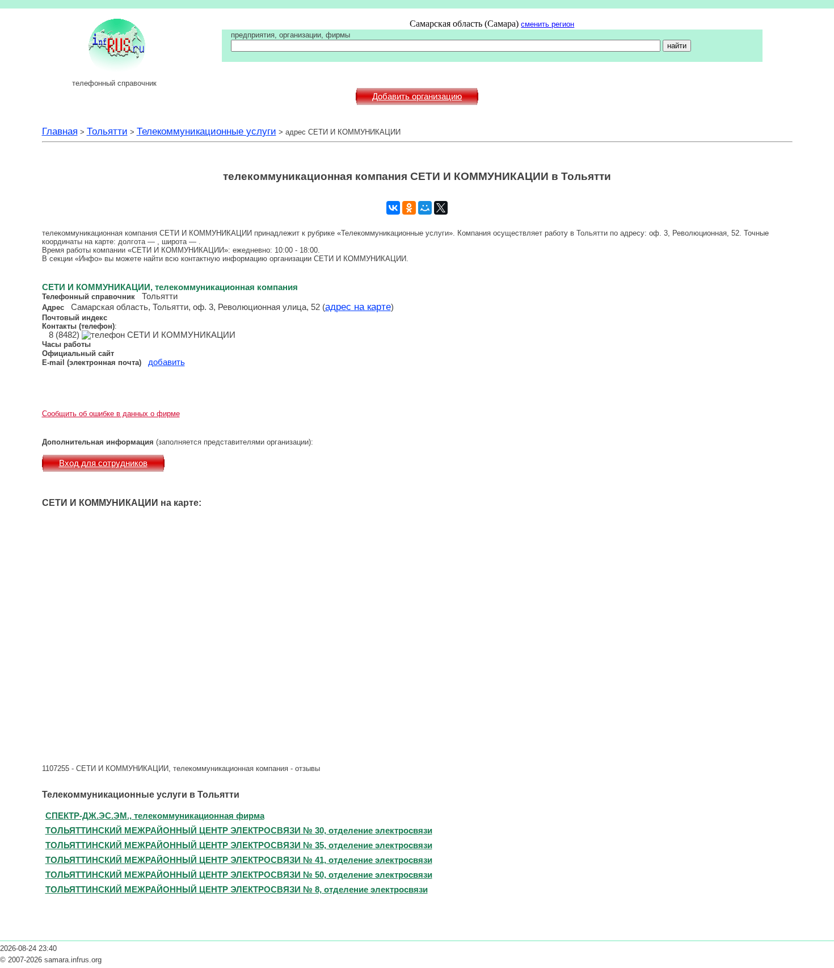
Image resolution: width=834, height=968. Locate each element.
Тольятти (107, 131)
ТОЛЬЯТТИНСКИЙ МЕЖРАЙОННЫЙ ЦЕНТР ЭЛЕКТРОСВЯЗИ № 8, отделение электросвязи (236, 889)
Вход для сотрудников (103, 463)
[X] (441, 207)
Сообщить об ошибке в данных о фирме (111, 413)
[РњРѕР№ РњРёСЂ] (425, 207)
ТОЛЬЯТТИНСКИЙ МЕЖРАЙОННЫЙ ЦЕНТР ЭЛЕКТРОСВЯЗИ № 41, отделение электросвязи (238, 860)
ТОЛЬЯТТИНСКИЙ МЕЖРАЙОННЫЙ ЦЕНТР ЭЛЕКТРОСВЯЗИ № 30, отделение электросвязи (238, 830)
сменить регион (547, 24)
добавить (166, 362)
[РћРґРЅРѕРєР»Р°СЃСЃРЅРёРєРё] (409, 207)
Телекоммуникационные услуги (206, 131)
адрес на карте (358, 306)
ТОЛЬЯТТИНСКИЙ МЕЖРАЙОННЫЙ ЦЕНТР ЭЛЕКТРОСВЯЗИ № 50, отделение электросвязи (238, 874)
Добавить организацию (417, 96)
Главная (60, 131)
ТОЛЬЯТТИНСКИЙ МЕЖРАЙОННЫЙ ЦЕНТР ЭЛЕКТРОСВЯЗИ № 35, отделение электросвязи (238, 845)
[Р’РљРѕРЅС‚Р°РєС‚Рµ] (393, 207)
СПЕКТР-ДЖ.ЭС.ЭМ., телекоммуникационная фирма (154, 815)
